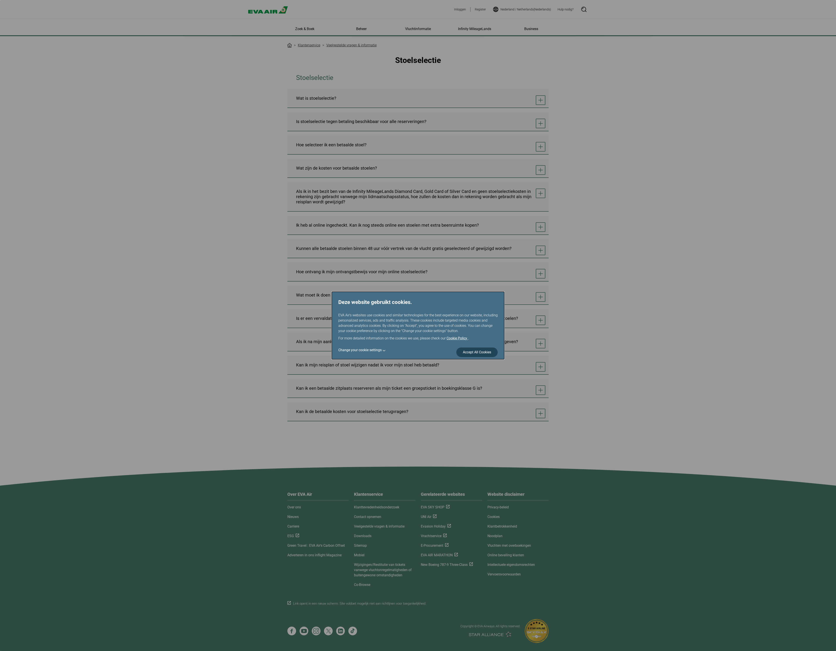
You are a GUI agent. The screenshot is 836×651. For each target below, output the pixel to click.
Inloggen (460, 9)
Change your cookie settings (360, 350)
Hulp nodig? (565, 9)
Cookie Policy (457, 338)
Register (480, 9)
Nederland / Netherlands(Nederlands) (526, 9)
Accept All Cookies (477, 352)
